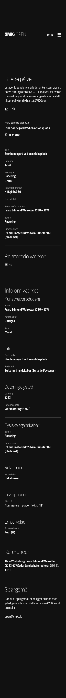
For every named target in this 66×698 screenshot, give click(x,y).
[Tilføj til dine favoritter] (14, 109)
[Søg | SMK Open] (15, 35)
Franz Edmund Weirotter (19, 210)
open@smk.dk (13, 616)
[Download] (7, 109)
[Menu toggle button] (59, 34)
